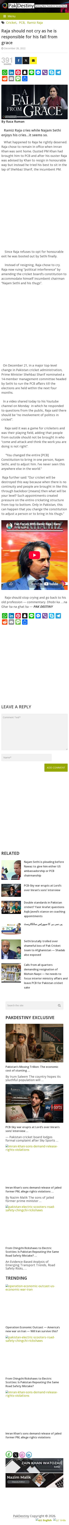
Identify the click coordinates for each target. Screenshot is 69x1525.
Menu (12, 16)
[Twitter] (25, 60)
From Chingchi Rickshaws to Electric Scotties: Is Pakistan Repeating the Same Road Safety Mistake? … (32, 1251)
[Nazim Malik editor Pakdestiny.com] (34, 1486)
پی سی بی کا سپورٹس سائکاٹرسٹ (43, 924)
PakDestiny (21, 1516)
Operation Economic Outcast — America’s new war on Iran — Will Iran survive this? (33, 1329)
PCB (22, 22)
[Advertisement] (34, 212)
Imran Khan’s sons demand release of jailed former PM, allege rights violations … (33, 1189)
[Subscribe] (33, 60)
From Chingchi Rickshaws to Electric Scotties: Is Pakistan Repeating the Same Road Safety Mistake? (32, 1382)
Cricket (11, 22)
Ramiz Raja (35, 22)
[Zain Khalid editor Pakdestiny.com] (34, 1471)
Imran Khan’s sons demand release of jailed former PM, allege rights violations (33, 1435)
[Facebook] (18, 60)
